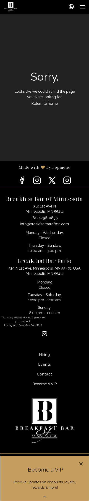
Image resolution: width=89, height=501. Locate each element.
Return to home (44, 103)
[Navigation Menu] (83, 7)
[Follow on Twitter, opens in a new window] (52, 181)
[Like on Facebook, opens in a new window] (22, 181)
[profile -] (71, 6)
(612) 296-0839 (44, 218)
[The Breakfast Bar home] (24, 7)
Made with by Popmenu (35, 167)
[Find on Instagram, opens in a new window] (37, 181)
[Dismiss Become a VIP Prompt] (81, 463)
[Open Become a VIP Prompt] (44, 496)
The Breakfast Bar (44, 420)
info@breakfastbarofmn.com (44, 224)
